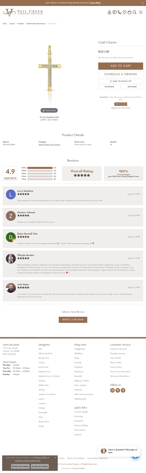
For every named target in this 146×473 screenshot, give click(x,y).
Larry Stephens (25, 191)
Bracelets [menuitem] (78, 376)
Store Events (79, 430)
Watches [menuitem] (78, 390)
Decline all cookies (20, 466)
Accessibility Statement (97, 458)
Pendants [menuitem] (78, 367)
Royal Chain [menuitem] (44, 422)
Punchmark (78, 469)
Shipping (109, 87)
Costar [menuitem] (42, 363)
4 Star (24, 171)
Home (5, 24)
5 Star (24, 168)
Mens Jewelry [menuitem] (80, 385)
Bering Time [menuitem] (44, 358)
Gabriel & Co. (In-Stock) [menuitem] (49, 376)
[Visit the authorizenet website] (84, 448)
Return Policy (116, 363)
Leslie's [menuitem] (42, 399)
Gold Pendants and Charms (36, 24)
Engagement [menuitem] (79, 349)
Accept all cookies (40, 466)
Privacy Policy (116, 367)
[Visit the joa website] (63, 448)
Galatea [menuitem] (42, 381)
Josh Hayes (23, 285)
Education (78, 421)
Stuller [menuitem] (41, 426)
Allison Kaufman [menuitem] (46, 354)
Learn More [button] (95, 3)
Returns (132, 87)
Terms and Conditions (119, 376)
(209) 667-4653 (49, 120)
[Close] (142, 3)
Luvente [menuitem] (42, 404)
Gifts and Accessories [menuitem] (83, 394)
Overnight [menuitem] (43, 413)
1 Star (24, 179)
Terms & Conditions (76, 458)
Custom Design (81, 412)
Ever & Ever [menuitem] (43, 367)
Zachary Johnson (26, 213)
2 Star (24, 176)
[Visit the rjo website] (74, 448)
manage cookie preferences (27, 461)
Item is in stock (120, 104)
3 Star (24, 173)
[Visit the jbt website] (96, 448)
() (55, 168)
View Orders (115, 358)
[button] (109, 12)
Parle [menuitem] (41, 417)
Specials (77, 435)
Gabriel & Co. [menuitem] (45, 372)
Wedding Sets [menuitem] (80, 399)
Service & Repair (81, 426)
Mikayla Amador (25, 255)
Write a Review (73, 320)
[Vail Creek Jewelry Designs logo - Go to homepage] (22, 12)
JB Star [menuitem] (42, 390)
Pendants (21, 24)
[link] (114, 12)
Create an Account (118, 349)
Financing (78, 416)
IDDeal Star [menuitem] (44, 385)
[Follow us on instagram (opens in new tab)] (112, 390)
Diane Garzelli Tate (27, 234)
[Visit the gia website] (50, 448)
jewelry (12, 24)
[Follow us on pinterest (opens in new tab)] (117, 390)
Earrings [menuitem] (77, 363)
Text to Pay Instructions (120, 372)
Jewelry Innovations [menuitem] (47, 394)
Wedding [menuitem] (78, 354)
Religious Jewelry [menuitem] (81, 381)
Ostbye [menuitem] (42, 408)
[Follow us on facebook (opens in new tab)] (123, 390)
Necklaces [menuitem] (78, 372)
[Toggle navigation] (141, 12)
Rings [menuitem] (76, 358)
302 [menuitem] (40, 349)
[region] (49, 71)
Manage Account (117, 354)
